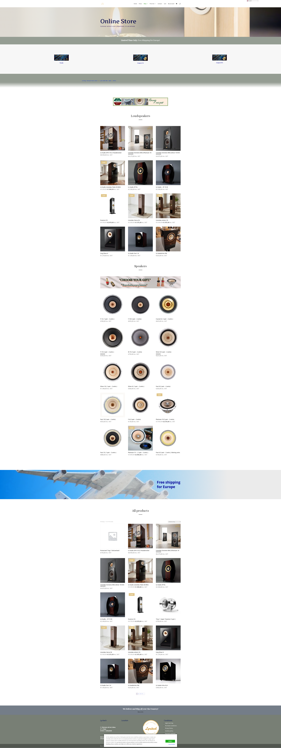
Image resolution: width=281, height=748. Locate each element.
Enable (170, 741)
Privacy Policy (169, 728)
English (250, 0)
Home (135, 3)
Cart (165, 3)
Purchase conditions (171, 725)
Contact (160, 3)
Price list (152, 3)
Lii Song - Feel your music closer (89, 80)
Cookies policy (169, 731)
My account (171, 3)
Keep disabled (171, 744)
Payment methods (170, 733)
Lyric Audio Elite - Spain (105, 80)
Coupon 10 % (219, 62)
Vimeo (114, 80)
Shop (145, 3)
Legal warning (169, 723)
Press (140, 3)
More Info (140, 712)
